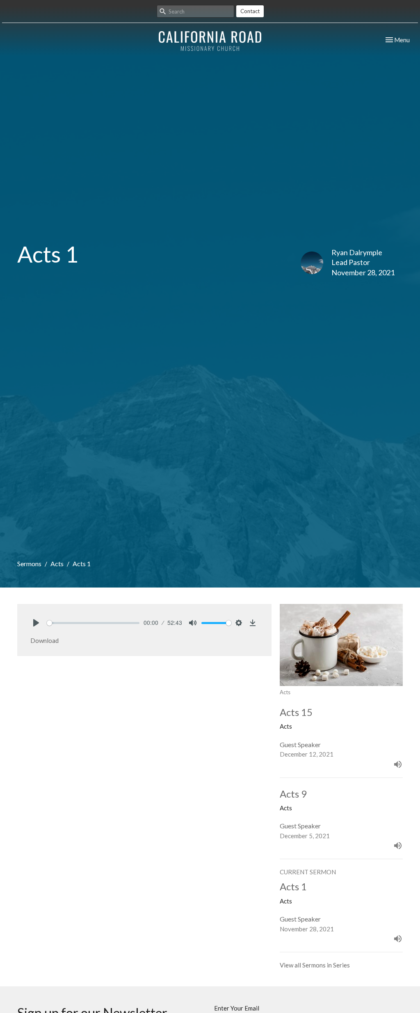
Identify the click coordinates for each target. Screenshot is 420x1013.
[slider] (93, 623)
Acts (57, 563)
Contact (250, 11)
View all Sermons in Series (315, 965)
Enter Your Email (236, 1008)
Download (44, 640)
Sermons (29, 563)
